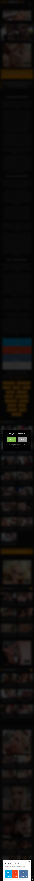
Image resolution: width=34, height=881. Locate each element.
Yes (11, 439)
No (22, 439)
